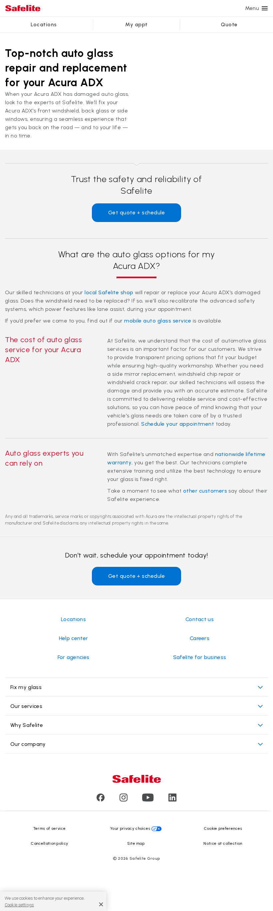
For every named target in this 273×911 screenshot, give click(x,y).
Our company (28, 744)
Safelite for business (199, 657)
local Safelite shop (109, 292)
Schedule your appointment (177, 424)
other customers (205, 491)
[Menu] (265, 8)
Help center (73, 638)
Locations (44, 24)
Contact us (199, 619)
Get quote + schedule (136, 212)
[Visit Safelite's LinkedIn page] (172, 800)
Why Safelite (26, 725)
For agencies (74, 657)
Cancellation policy (49, 843)
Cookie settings (19, 904)
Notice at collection (222, 843)
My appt (136, 24)
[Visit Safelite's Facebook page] (101, 800)
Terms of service (49, 828)
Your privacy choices (130, 828)
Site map (136, 843)
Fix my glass (26, 687)
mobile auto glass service (157, 321)
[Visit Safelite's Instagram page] (124, 800)
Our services (26, 706)
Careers (199, 638)
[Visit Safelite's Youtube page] (147, 800)
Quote (229, 24)
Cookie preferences (223, 828)
